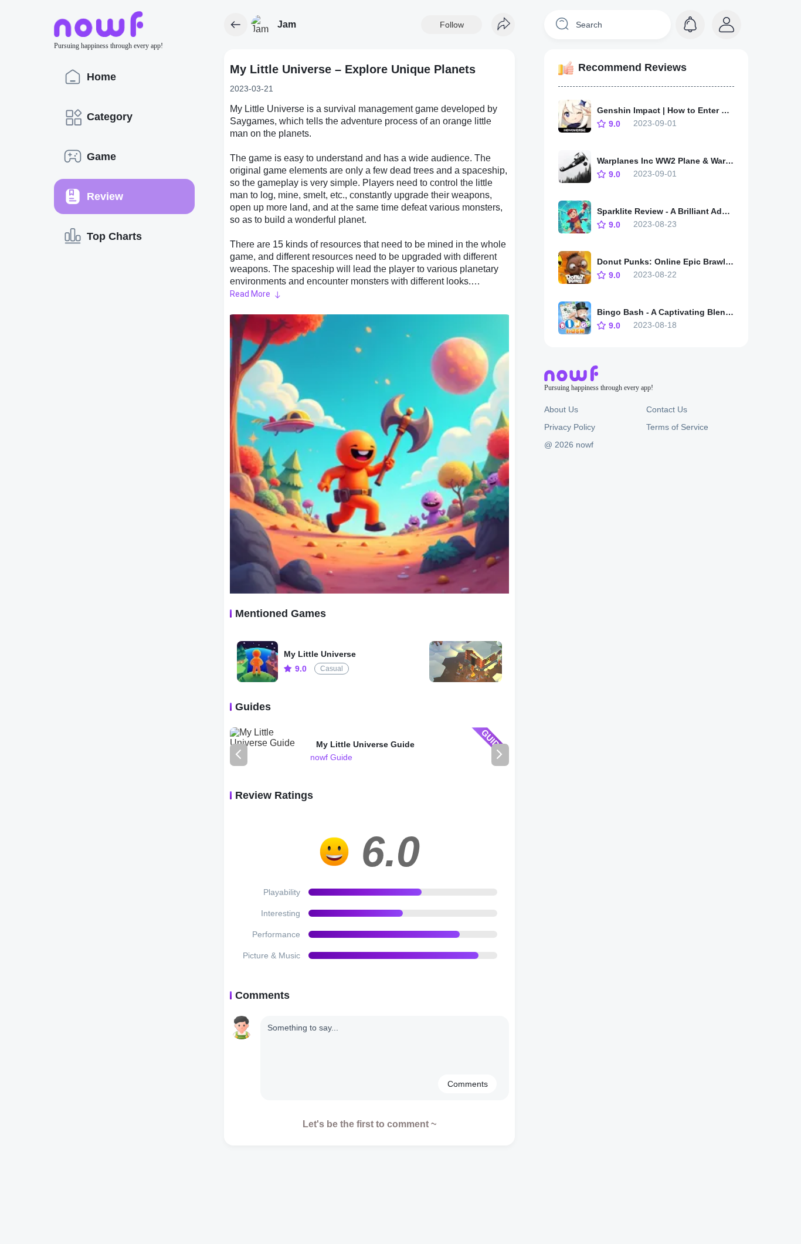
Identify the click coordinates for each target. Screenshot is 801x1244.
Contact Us (666, 409)
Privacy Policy (569, 427)
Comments (467, 1084)
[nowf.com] (235, 24)
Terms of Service (677, 427)
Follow (452, 24)
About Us (561, 409)
